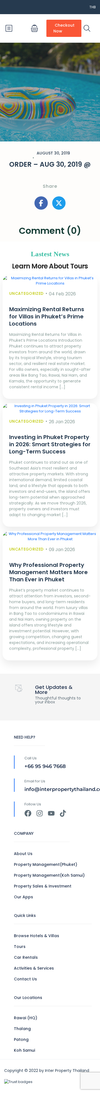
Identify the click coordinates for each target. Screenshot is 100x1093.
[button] (34, 28)
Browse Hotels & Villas (36, 936)
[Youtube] (51, 813)
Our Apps (23, 897)
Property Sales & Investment (42, 886)
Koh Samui (24, 1050)
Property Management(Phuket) (45, 864)
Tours (20, 946)
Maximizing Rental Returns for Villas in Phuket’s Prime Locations (46, 316)
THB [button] (92, 7)
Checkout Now (63, 28)
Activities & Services (34, 968)
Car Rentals (26, 957)
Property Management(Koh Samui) (49, 875)
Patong (21, 1039)
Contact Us (25, 979)
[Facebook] (27, 813)
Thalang (22, 1028)
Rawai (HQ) (25, 1018)
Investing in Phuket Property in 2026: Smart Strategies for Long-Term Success (50, 444)
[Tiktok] (62, 813)
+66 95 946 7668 (45, 766)
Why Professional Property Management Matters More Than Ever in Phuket (48, 572)
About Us (23, 853)
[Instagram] (39, 813)
